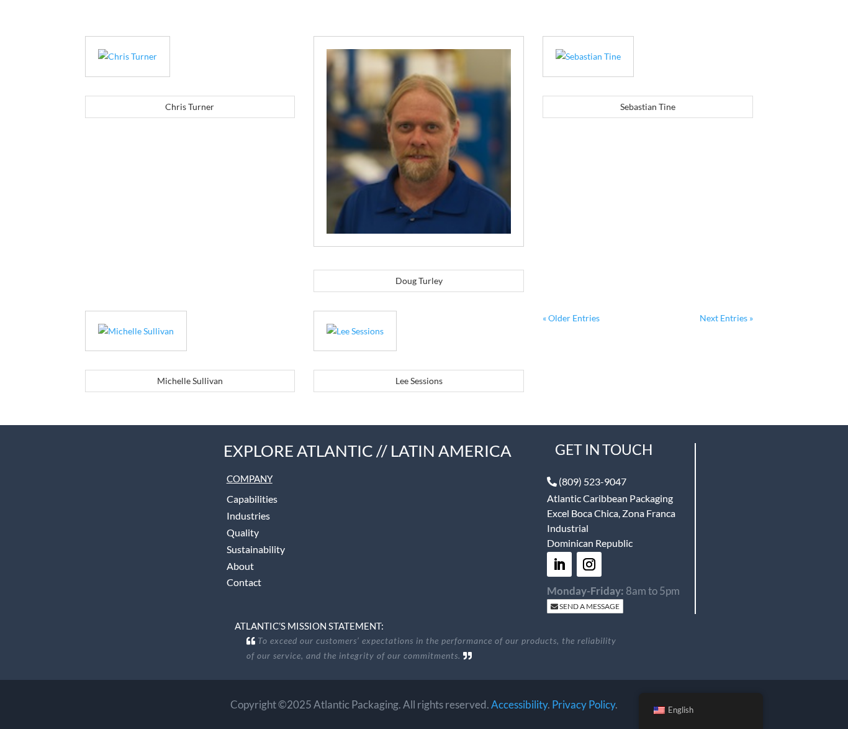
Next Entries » (726, 318)
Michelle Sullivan (190, 380)
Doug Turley (419, 280)
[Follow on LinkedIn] (559, 564)
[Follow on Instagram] (589, 564)
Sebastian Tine (647, 106)
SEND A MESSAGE (589, 606)
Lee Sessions (419, 380)
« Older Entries (571, 318)
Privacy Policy (583, 704)
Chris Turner (189, 106)
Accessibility (519, 704)
